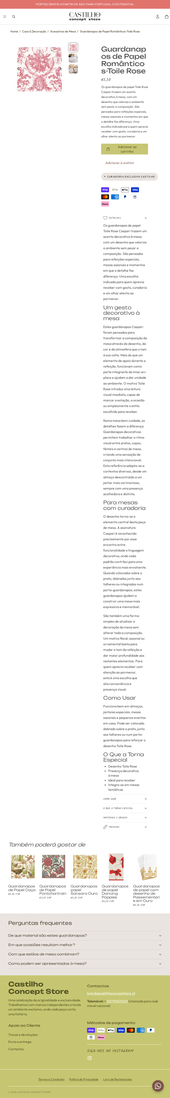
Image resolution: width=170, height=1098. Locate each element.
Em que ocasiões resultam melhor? (41, 945)
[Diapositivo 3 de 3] (73, 69)
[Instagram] (89, 1058)
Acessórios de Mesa (63, 31)
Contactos (16, 1049)
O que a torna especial (118, 808)
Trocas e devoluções (23, 1035)
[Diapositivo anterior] (17, 69)
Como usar (109, 799)
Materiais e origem (115, 818)
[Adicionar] (30, 874)
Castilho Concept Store (34, 1092)
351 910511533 (117, 1001)
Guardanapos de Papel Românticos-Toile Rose (110, 31)
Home (14, 31)
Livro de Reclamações (117, 1079)
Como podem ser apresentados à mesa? (47, 963)
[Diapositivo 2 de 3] (73, 58)
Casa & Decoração (34, 31)
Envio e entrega (19, 1042)
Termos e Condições (51, 1079)
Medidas (114, 827)
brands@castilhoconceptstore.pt (111, 993)
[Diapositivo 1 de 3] (73, 47)
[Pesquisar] (13, 16)
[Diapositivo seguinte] (61, 69)
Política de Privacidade (83, 1079)
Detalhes (115, 218)
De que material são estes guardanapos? (47, 935)
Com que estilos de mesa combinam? (43, 954)
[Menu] (5, 16)
